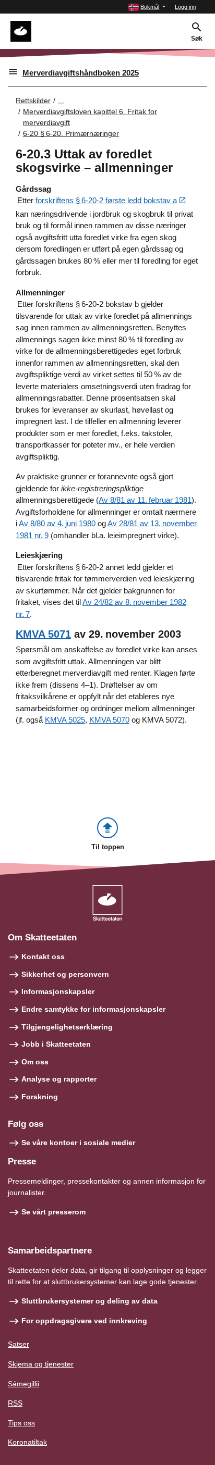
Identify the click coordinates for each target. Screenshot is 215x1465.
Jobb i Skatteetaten (56, 1044)
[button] (146, 7)
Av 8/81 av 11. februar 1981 (145, 499)
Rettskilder (33, 100)
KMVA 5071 (43, 634)
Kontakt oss (43, 956)
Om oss (35, 1062)
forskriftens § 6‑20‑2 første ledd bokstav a (106, 200)
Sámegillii (23, 1384)
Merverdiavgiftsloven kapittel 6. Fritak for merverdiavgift (90, 117)
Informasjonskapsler (57, 991)
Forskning (39, 1096)
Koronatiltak (27, 1442)
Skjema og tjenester (41, 1364)
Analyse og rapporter (59, 1079)
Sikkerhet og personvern (65, 974)
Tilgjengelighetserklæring (67, 1027)
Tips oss (21, 1423)
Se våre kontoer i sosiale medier (78, 1142)
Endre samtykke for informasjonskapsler (93, 1009)
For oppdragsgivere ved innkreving (84, 1321)
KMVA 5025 (65, 719)
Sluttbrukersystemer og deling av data (89, 1301)
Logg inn (185, 7)
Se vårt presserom (53, 1212)
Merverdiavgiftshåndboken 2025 (80, 72)
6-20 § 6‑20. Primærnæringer (71, 133)
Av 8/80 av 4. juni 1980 (57, 523)
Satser (18, 1344)
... (61, 100)
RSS (15, 1403)
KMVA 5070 (109, 719)
